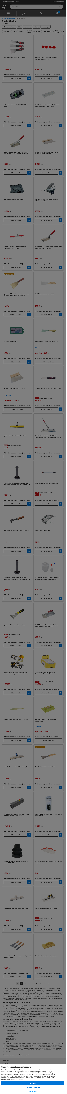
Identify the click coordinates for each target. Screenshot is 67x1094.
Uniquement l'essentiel (33, 1087)
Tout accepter (33, 1083)
